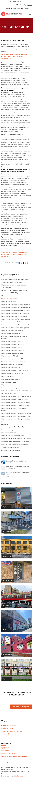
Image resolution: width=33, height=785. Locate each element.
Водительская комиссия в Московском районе (16, 396)
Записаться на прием (20, 707)
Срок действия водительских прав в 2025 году (16, 279)
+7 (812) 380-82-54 (17, 1)
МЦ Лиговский (6, 507)
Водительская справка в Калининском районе (15, 310)
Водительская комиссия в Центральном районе (16, 416)
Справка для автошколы (9, 299)
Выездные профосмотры (9, 753)
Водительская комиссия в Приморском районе (16, 405)
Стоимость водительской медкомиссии (13, 362)
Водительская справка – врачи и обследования (16, 391)
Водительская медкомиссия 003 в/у (12, 436)
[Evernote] (25, 263)
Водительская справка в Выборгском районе (15, 322)
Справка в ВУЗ (5, 734)
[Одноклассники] (21, 263)
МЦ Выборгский (7, 679)
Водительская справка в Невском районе (14, 316)
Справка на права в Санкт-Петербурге (13, 427)
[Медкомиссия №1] (12, 14)
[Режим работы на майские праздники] (3, 468)
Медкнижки (5, 750)
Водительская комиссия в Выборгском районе (15, 419)
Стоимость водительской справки (12, 365)
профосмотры (25, 8)
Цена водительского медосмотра (12, 373)
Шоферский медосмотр (8, 393)
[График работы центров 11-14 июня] (3, 462)
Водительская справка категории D (12, 350)
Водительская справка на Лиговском (12, 330)
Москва (29, 5)
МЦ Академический (8, 580)
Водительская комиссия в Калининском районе (16, 413)
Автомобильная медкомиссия (10, 450)
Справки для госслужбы (8, 737)
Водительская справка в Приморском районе (15, 319)
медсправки (16, 8)
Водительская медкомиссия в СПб (12, 359)
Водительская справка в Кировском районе (15, 328)
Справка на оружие (7, 728)
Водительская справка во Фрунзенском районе (16, 325)
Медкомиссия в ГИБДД (8, 382)
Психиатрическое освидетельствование (14, 756)
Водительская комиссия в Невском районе (14, 399)
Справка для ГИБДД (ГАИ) (9, 293)
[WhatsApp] (27, 263)
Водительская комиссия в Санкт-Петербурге (15, 370)
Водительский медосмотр (9, 430)
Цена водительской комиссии (10, 333)
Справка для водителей (8, 725)
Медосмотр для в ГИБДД (9, 356)
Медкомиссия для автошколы (10, 379)
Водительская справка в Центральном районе (15, 304)
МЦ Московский (7, 605)
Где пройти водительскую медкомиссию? (14, 290)
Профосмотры (6, 748)
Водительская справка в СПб (10, 367)
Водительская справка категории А (12, 341)
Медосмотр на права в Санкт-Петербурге (14, 444)
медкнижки (9, 8)
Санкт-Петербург (21, 5)
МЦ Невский (6, 630)
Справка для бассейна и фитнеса (11, 731)
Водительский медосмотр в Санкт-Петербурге (16, 438)
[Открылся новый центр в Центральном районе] (3, 473)
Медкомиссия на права (8, 433)
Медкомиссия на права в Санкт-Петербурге (15, 441)
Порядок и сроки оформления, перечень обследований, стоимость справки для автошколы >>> (14, 56)
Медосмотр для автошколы (10, 385)
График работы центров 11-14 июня (17, 461)
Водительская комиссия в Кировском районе (15, 402)
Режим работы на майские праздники (17, 466)
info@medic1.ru (19, 776)
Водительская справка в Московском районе (15, 313)
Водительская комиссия (8, 302)
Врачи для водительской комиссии (12, 353)
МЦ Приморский (7, 654)
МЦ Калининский (7, 556)
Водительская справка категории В (12, 344)
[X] (23, 263)
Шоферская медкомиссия (9, 296)
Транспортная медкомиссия (10, 447)
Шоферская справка (7, 376)
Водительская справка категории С (12, 347)
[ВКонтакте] (19, 263)
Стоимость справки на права (10, 388)
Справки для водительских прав (11, 282)
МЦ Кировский (7, 531)
